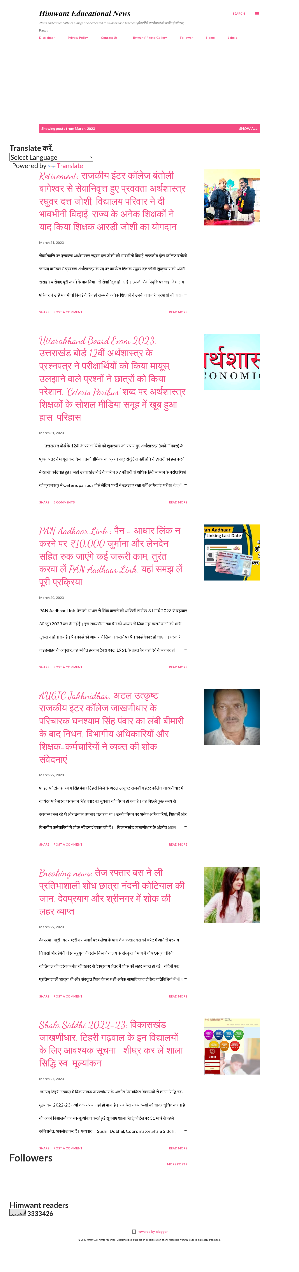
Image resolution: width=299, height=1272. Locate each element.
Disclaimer (47, 37)
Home (210, 37)
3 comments (64, 502)
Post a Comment (68, 312)
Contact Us (109, 37)
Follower (186, 37)
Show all (248, 128)
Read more (178, 312)
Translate (69, 165)
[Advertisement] (149, 82)
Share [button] (44, 312)
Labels (232, 37)
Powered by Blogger (152, 1232)
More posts (177, 1164)
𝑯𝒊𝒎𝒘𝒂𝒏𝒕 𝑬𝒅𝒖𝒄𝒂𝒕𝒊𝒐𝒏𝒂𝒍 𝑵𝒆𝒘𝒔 (85, 13)
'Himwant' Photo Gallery (149, 37)
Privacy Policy (78, 37)
